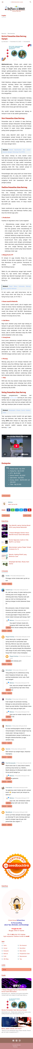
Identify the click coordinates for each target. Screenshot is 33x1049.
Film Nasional (23, 945)
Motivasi (6, 953)
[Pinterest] (29, 510)
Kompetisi (6, 950)
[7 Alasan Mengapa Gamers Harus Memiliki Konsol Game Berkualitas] (5, 535)
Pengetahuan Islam (25, 953)
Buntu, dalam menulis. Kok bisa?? (12, 1028)
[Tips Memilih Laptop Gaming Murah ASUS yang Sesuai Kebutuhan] (5, 527)
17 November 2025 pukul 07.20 (22, 712)
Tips (21, 959)
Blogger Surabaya (10, 636)
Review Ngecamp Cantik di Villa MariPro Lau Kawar (18, 541)
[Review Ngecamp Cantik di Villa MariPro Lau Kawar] (5, 542)
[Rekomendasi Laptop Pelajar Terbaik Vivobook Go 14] (5, 549)
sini (13, 934)
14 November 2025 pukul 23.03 (22, 636)
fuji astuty (8, 749)
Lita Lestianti (9, 670)
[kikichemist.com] (16, 2)
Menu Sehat (23, 950)
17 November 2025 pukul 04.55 (20, 787)
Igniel (19, 1046)
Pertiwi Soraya (9, 589)
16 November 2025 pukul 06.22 (19, 726)
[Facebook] (8, 510)
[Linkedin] (25, 510)
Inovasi (5, 948)
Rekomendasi (6, 495)
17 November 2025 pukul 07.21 (22, 798)
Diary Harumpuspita (11, 763)
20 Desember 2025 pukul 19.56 (20, 812)
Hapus (9, 583)
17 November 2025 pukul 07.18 (22, 682)
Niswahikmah (9, 812)
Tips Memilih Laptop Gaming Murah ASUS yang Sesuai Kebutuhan (19, 526)
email (27, 936)
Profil (5, 956)
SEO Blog (6, 959)
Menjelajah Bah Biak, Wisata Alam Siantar (19, 562)
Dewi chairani (9, 787)
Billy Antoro (9, 726)
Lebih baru (6, 515)
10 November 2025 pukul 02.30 (21, 589)
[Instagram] (20, 1041)
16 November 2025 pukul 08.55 (18, 749)
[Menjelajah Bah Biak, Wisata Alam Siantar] (5, 564)
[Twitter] (13, 510)
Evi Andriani (8, 699)
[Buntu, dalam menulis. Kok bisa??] (16, 1026)
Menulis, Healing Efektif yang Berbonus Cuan (18, 555)
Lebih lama (27, 515)
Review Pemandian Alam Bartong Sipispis (14, 1010)
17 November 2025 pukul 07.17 (22, 620)
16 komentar (26, 41)
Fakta (5, 945)
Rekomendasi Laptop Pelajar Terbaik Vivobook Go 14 (20, 548)
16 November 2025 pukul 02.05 (20, 670)
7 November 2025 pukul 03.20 (17, 575)
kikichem (10, 502)
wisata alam (13, 397)
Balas (4, 583)
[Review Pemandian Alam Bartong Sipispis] (16, 1008)
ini (7, 427)
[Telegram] (17, 510)
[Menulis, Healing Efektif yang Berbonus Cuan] (5, 556)
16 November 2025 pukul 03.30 (19, 699)
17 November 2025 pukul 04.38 (24, 763)
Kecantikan (22, 948)
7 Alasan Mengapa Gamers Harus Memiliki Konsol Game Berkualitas (19, 533)
